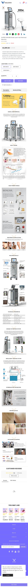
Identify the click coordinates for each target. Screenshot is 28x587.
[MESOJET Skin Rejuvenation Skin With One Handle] (5, 510)
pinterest (19, 34)
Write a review (14, 475)
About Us (14, 532)
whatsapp (16, 34)
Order (14, 528)
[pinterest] (12, 552)
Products (14, 524)
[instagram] (19, 552)
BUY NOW (14, 584)
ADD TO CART (7, 81)
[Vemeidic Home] (14, 560)
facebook (7, 34)
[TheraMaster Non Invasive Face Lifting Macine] (17, 510)
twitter (13, 34)
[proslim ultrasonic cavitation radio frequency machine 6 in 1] (11, 510)
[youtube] (16, 552)
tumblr (21, 34)
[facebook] (9, 552)
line (10, 34)
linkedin (24, 34)
